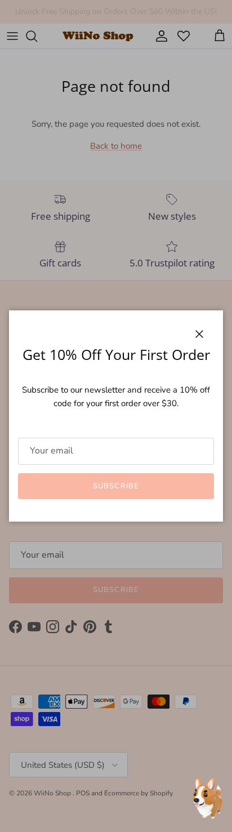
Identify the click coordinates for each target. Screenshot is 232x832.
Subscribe (116, 486)
